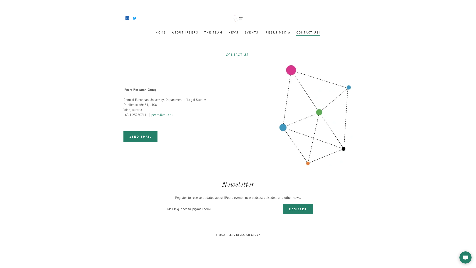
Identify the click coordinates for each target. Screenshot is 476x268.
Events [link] (252, 32)
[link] (127, 18)
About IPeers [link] (185, 32)
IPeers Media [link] (277, 32)
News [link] (234, 32)
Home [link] (161, 32)
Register (298, 209)
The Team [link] (213, 32)
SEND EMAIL (140, 136)
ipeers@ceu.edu (162, 115)
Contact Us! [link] (308, 32)
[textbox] (221, 209)
